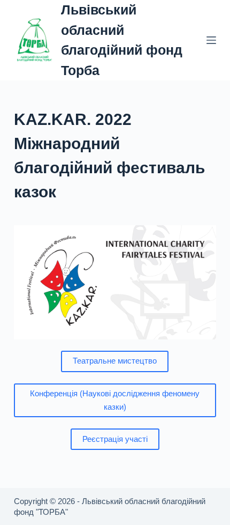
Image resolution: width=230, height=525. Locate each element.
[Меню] (211, 40)
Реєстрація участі (115, 438)
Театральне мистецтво (115, 360)
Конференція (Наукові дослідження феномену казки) (115, 400)
